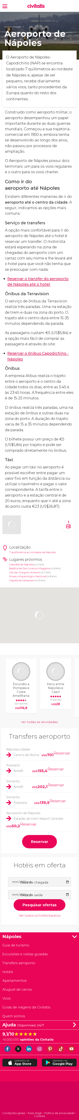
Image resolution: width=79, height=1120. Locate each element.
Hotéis (7, 972)
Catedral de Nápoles (21, 564)
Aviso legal (35, 1113)
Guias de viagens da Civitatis (26, 1007)
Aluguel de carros (17, 989)
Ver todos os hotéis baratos (39, 915)
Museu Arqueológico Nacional (28, 576)
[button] (5, 6)
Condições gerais (13, 1113)
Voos (6, 998)
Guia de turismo (15, 945)
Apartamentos (14, 980)
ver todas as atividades (39, 722)
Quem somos (13, 1016)
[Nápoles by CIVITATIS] (36, 6)
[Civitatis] (39, 1097)
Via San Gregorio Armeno (24, 572)
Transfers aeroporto (39, 736)
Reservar (62, 753)
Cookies (39, 1116)
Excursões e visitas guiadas (25, 954)
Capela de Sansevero (22, 580)
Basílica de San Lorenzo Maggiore (30, 568)
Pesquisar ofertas (39, 905)
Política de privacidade (59, 1113)
